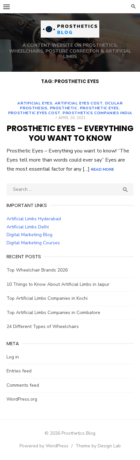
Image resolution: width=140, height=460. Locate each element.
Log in (13, 357)
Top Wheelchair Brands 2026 (37, 270)
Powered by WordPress (44, 446)
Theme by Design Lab (98, 446)
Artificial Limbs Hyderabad (34, 219)
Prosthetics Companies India (97, 112)
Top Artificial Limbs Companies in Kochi (47, 298)
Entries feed (19, 371)
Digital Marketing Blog (29, 235)
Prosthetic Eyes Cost (34, 112)
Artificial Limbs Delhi (28, 227)
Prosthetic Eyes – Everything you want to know (70, 133)
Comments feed (23, 385)
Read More (102, 169)
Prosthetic (63, 108)
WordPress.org (22, 399)
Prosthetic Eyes (99, 108)
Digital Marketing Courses (33, 243)
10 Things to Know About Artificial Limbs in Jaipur (58, 284)
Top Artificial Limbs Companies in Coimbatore (53, 312)
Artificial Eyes (34, 103)
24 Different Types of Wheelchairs (43, 326)
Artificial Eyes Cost (79, 103)
